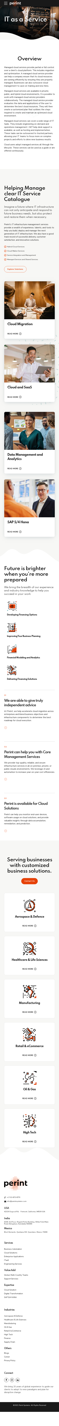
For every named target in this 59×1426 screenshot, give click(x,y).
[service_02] (29, 431)
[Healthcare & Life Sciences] (29, 948)
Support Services (11, 1278)
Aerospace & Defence (29, 916)
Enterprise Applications (14, 1256)
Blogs (6, 1353)
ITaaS (6, 1260)
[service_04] (29, 498)
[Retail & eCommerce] (29, 1035)
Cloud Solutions (10, 1252)
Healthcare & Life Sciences (29, 959)
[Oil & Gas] (29, 1078)
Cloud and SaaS (19, 387)
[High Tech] (29, 1121)
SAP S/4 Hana (18, 522)
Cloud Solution (10, 1290)
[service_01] (29, 300)
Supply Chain (9, 1342)
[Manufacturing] (29, 991)
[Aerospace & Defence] (29, 905)
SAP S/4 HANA (10, 1297)
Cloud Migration (20, 324)
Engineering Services (13, 1264)
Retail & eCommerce (29, 1046)
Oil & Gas (29, 1089)
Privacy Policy (9, 1360)
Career (7, 1356)
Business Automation (13, 1249)
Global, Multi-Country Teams (16, 1275)
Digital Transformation (13, 1293)
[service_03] (29, 363)
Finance (7, 1338)
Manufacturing (29, 1003)
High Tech (29, 1132)
